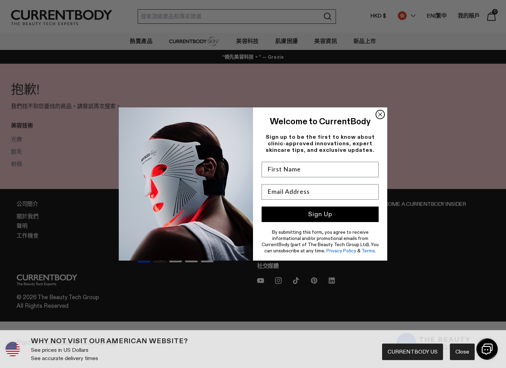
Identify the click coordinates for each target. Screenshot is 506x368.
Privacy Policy (341, 251)
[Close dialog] (380, 114)
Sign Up (320, 214)
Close (462, 351)
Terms (368, 251)
